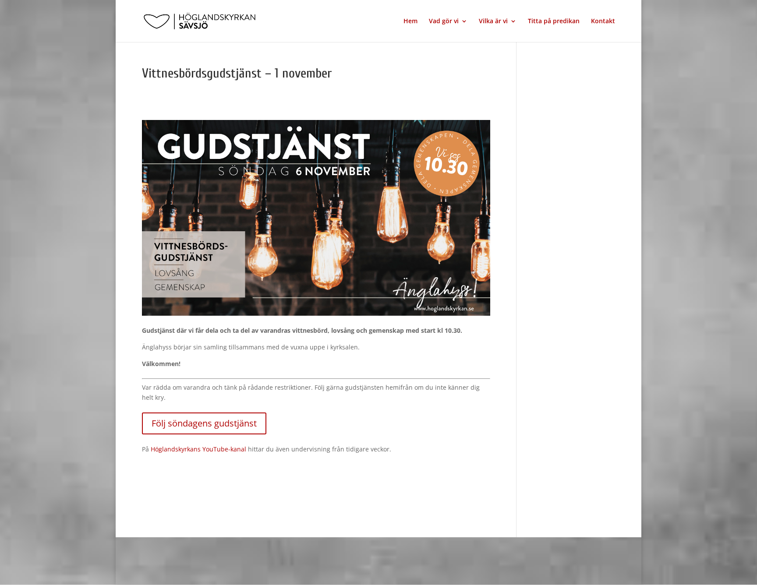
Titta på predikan (554, 21)
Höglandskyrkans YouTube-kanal (198, 449)
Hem (410, 21)
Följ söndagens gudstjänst (204, 423)
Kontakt (603, 21)
